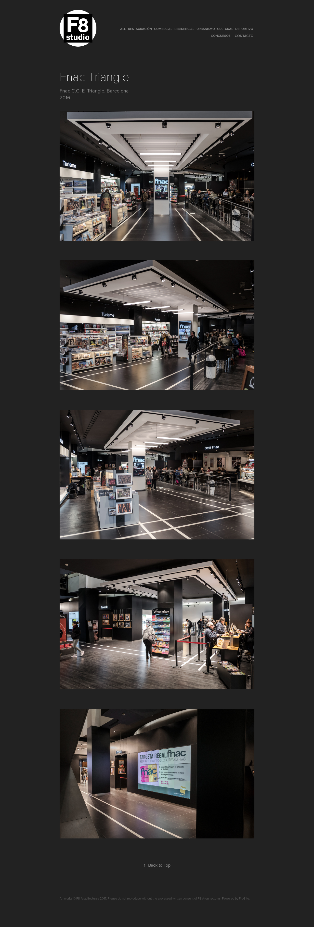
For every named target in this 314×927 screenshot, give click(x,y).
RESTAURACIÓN (140, 28)
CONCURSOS (221, 35)
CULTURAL (225, 28)
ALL (123, 28)
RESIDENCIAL (184, 28)
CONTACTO (244, 35)
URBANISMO (205, 28)
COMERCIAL (163, 28)
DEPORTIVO (244, 28)
